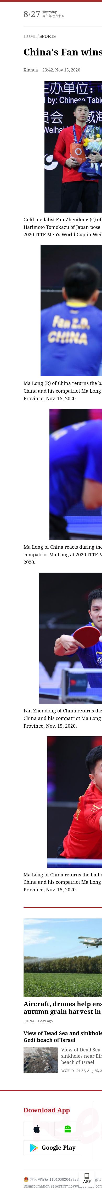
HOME (30, 36)
